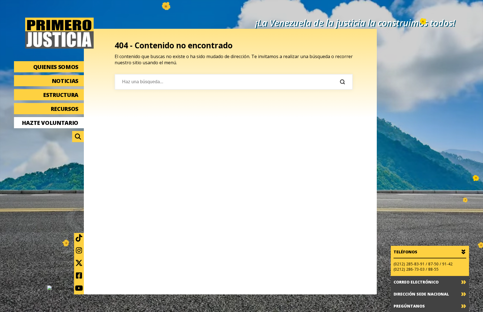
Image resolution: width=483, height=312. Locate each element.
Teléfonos (405, 251)
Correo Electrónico (416, 282)
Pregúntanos (409, 306)
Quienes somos (55, 67)
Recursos (64, 109)
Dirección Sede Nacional (421, 294)
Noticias (65, 81)
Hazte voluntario (50, 123)
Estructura (60, 95)
